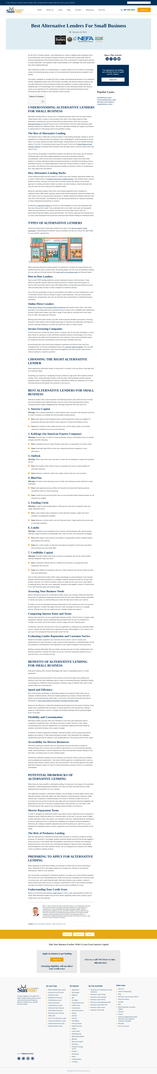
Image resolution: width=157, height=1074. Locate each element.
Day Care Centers (77, 1010)
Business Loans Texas (98, 1007)
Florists (74, 1018)
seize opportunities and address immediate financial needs (58, 701)
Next (90, 934)
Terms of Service (123, 1026)
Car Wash (75, 1000)
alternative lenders (43, 205)
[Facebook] (19, 1058)
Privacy (120, 1014)
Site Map (121, 1023)
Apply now (144, 10)
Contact (78, 10)
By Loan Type (51, 986)
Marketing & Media (78, 1036)
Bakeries (75, 995)
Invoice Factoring (53, 1003)
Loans (60, 10)
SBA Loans (51, 1016)
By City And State (96, 986)
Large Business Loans (104, 104)
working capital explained (74, 347)
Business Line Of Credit (56, 992)
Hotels (74, 1029)
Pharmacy (75, 1044)
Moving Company (77, 1041)
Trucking (75, 1062)
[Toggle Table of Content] (42, 101)
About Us (49, 10)
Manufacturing (76, 1034)
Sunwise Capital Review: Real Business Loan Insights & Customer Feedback (127, 1019)
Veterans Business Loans (56, 1023)
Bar (73, 997)
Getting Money (41, 924)
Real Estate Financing (55, 1010)
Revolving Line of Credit (56, 1013)
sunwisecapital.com (84, 1071)
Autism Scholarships (124, 991)
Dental (74, 1013)
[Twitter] (23, 1058)
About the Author (123, 999)
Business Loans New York (99, 1005)
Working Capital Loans (55, 1026)
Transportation (76, 1059)
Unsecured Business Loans (106, 100)
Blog (69, 10)
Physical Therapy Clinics (77, 1048)
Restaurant (75, 1054)
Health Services (77, 1026)
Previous (67, 934)
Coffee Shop (76, 1005)
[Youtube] (32, 1058)
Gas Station (75, 1021)
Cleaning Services (78, 1003)
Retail (74, 1056)
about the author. (60, 917)
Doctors (74, 1016)
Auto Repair (75, 992)
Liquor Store (76, 1031)
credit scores (57, 893)
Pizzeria (74, 1051)
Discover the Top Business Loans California (101, 991)
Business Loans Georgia (98, 997)
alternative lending (34, 124)
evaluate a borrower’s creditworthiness (60, 179)
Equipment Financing (55, 997)
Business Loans (53, 995)
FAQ (119, 1004)
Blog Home (79, 934)
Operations (48, 924)
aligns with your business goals (67, 272)
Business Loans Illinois (98, 999)
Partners (101, 10)
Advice (35, 924)
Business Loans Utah (97, 1010)
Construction (76, 1008)
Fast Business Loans (60, 924)
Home (39, 10)
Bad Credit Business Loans (57, 990)
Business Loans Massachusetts (101, 1002)
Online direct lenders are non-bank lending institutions (46, 307)
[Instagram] (28, 1058)
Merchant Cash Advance (105, 102)
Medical (74, 1039)
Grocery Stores (77, 1023)
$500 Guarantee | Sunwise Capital (126, 1008)
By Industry (74, 986)
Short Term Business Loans (57, 1018)
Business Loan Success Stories (128, 997)
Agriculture (75, 990)
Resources (90, 10)
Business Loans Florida (98, 994)
